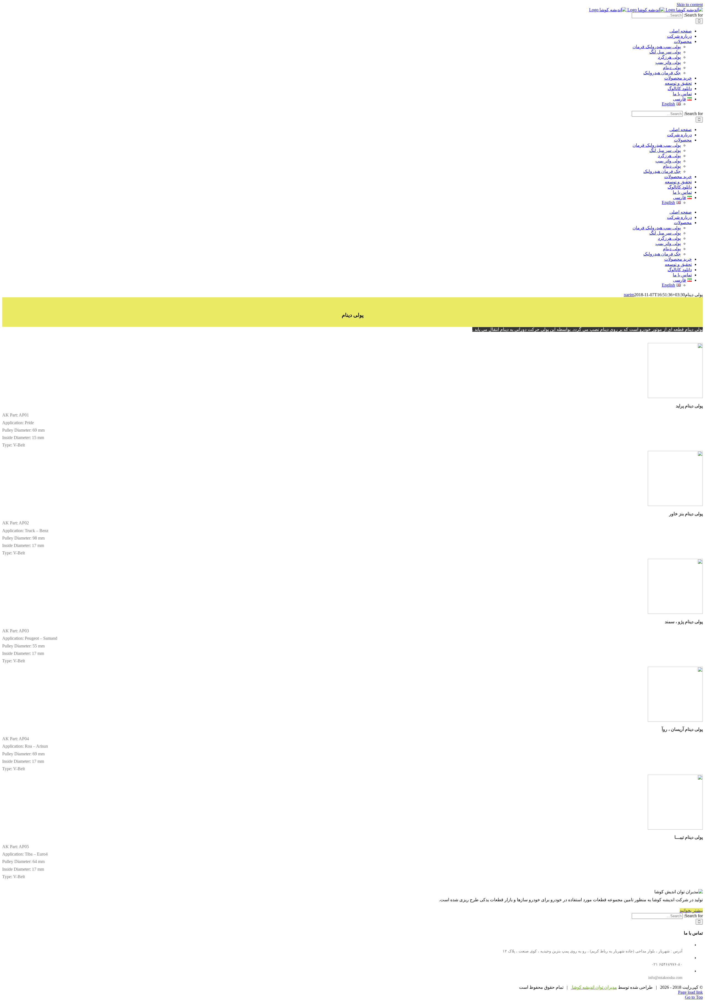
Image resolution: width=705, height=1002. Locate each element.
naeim (629, 294)
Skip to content (690, 4)
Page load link (690, 992)
